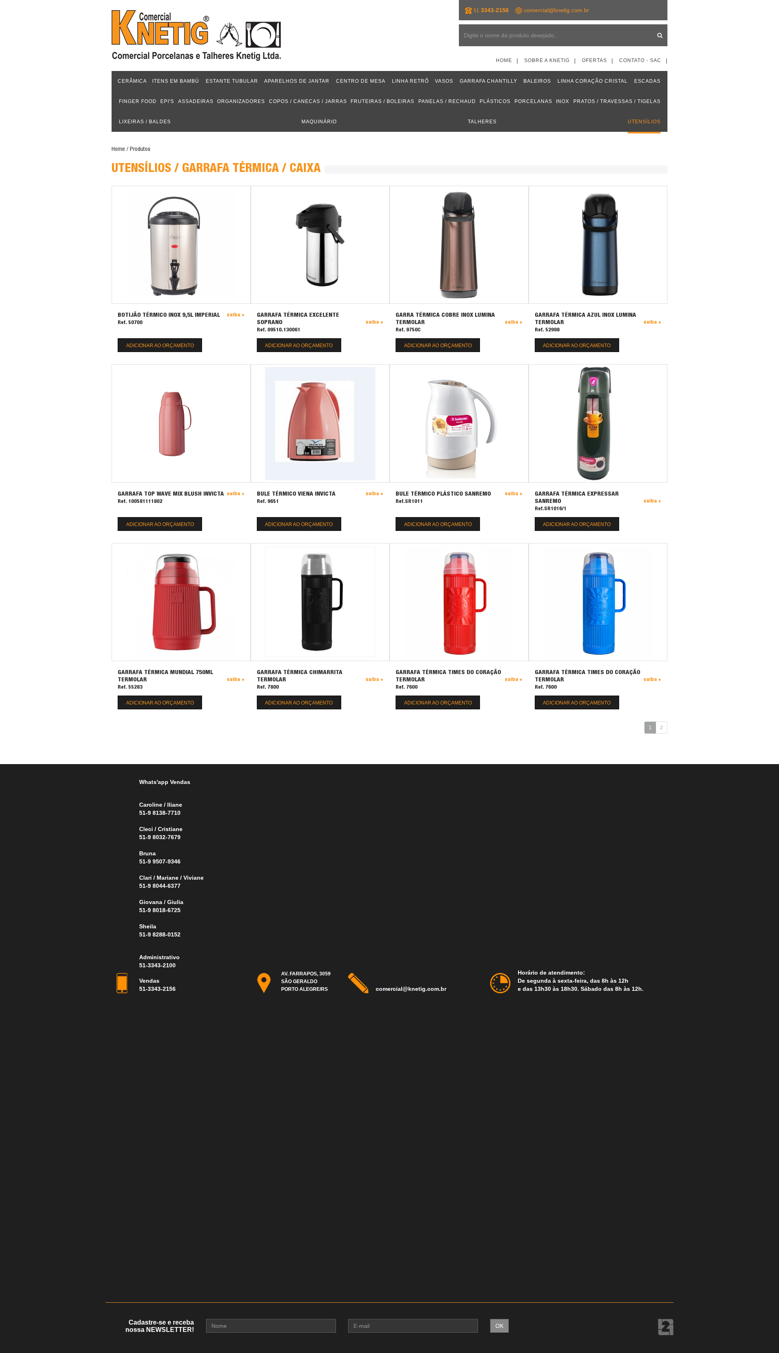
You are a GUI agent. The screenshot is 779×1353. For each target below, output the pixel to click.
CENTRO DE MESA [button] (360, 81)
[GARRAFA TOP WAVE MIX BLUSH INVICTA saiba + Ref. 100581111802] (181, 423)
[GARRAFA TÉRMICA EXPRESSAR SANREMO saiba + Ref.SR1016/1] (598, 423)
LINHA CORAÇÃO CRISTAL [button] (592, 81)
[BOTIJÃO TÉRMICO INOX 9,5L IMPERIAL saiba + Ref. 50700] (181, 245)
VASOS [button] (444, 81)
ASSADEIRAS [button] (195, 101)
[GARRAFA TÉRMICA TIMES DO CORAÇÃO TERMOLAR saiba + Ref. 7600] (459, 602)
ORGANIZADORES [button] (241, 101)
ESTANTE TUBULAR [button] (232, 81)
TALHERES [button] (482, 122)
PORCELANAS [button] (533, 101)
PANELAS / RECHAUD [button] (447, 101)
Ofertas (594, 60)
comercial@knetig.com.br (556, 10)
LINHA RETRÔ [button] (410, 81)
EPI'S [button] (167, 101)
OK (499, 1326)
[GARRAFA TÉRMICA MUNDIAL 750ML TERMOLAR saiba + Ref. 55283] (181, 602)
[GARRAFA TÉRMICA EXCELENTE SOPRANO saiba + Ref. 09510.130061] (320, 245)
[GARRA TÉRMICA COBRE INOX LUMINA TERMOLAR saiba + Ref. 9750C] (459, 245)
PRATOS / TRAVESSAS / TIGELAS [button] (617, 101)
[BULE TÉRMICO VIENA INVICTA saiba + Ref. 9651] (320, 423)
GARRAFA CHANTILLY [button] (488, 81)
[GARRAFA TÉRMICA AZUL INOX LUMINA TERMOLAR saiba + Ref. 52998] (598, 245)
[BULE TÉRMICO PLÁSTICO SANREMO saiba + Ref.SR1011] (459, 423)
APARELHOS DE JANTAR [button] (296, 81)
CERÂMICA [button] (132, 81)
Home (504, 60)
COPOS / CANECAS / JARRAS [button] (308, 101)
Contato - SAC (640, 60)
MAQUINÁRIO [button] (319, 122)
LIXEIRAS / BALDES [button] (145, 122)
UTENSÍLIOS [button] (644, 122)
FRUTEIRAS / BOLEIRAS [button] (382, 101)
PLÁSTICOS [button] (495, 101)
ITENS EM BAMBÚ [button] (175, 81)
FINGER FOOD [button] (138, 101)
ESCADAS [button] (647, 81)
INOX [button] (562, 101)
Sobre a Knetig (547, 60)
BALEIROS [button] (537, 81)
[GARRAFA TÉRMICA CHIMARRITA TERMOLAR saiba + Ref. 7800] (320, 602)
